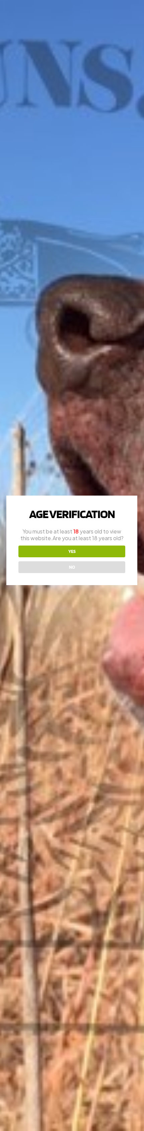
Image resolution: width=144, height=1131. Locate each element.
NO (72, 567)
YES (72, 551)
